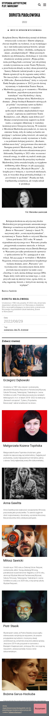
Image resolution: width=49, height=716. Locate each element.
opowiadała (39, 165)
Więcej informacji (15, 712)
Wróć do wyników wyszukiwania (26, 30)
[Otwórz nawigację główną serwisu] (44, 4)
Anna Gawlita (12, 503)
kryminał (24, 330)
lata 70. (17, 330)
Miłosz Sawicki (13, 560)
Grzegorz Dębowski (16, 380)
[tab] (39, 4)
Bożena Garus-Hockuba (19, 694)
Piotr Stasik (11, 626)
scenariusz (8, 330)
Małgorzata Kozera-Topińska (22, 445)
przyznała (17, 257)
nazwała (17, 89)
